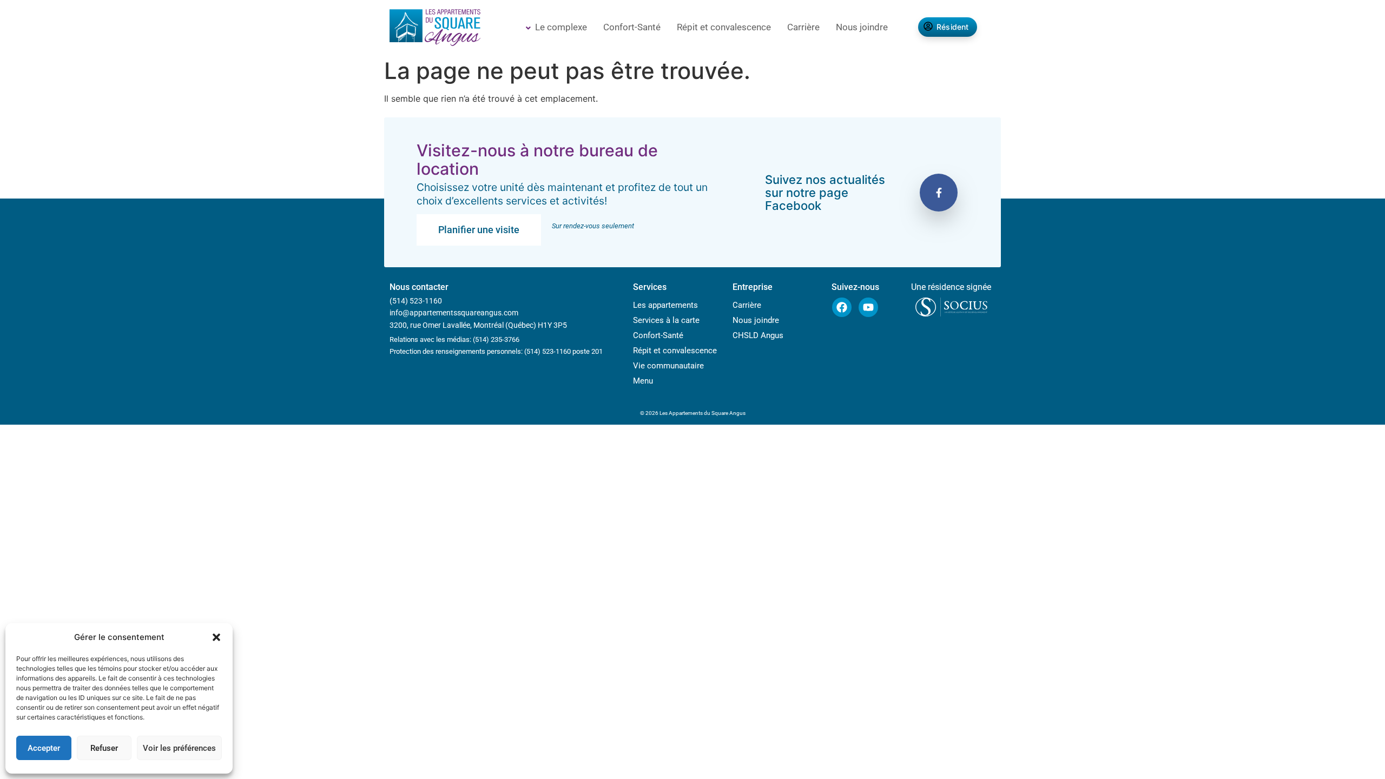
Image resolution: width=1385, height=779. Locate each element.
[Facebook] (842, 307)
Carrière (803, 27)
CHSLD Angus (758, 335)
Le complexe (561, 27)
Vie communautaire (668, 366)
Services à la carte (666, 320)
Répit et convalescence (724, 27)
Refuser (104, 748)
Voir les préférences (179, 748)
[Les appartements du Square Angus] (435, 29)
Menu (643, 381)
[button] (216, 637)
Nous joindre (862, 27)
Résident (952, 26)
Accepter (44, 748)
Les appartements (665, 305)
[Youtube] (868, 307)
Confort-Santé (632, 27)
